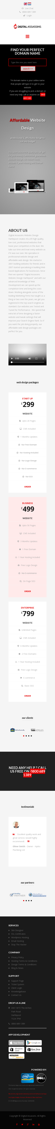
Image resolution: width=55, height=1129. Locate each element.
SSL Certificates (18, 934)
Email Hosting (17, 941)
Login (29, 15)
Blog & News (17, 968)
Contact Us (16, 995)
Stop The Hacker (19, 944)
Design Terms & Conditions (24, 964)
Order (27, 486)
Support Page (17, 980)
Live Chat (29, 8)
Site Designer (17, 930)
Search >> (28, 68)
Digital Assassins (28, 1115)
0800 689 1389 (29, 12)
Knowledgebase (18, 991)
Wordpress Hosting (20, 937)
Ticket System (17, 984)
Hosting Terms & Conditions (24, 961)
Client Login (16, 988)
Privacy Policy (17, 957)
